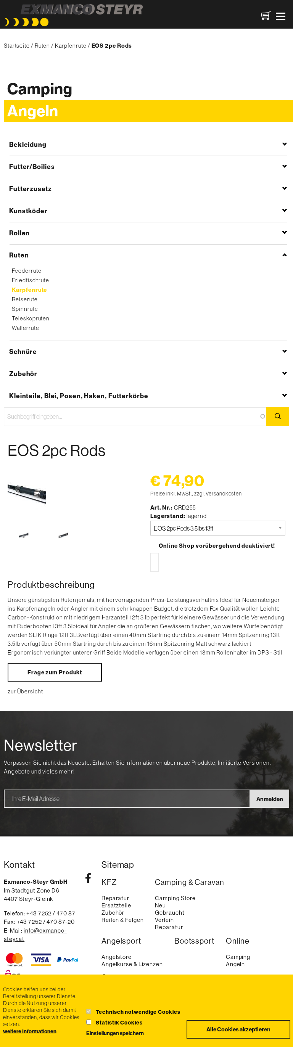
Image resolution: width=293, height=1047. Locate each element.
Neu (160, 905)
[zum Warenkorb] (266, 16)
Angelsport (121, 941)
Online (238, 941)
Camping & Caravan (189, 882)
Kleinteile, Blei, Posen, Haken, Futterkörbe (78, 396)
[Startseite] (73, 15)
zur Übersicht (25, 691)
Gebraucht (169, 912)
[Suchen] (277, 416)
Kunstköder (28, 211)
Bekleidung (28, 144)
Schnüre (23, 351)
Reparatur (115, 898)
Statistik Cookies (119, 1022)
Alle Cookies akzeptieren (238, 1029)
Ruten (42, 45)
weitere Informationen (29, 1031)
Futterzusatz (30, 189)
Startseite (17, 45)
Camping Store (175, 898)
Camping (39, 88)
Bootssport (194, 941)
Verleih (164, 919)
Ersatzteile (116, 905)
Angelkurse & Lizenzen (132, 964)
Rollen (19, 233)
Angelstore (116, 956)
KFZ (109, 882)
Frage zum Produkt (54, 672)
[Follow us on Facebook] (88, 879)
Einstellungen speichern (115, 1033)
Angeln (32, 111)
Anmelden (269, 799)
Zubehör (23, 374)
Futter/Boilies (32, 166)
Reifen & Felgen (122, 919)
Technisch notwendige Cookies (138, 1011)
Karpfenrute (71, 45)
